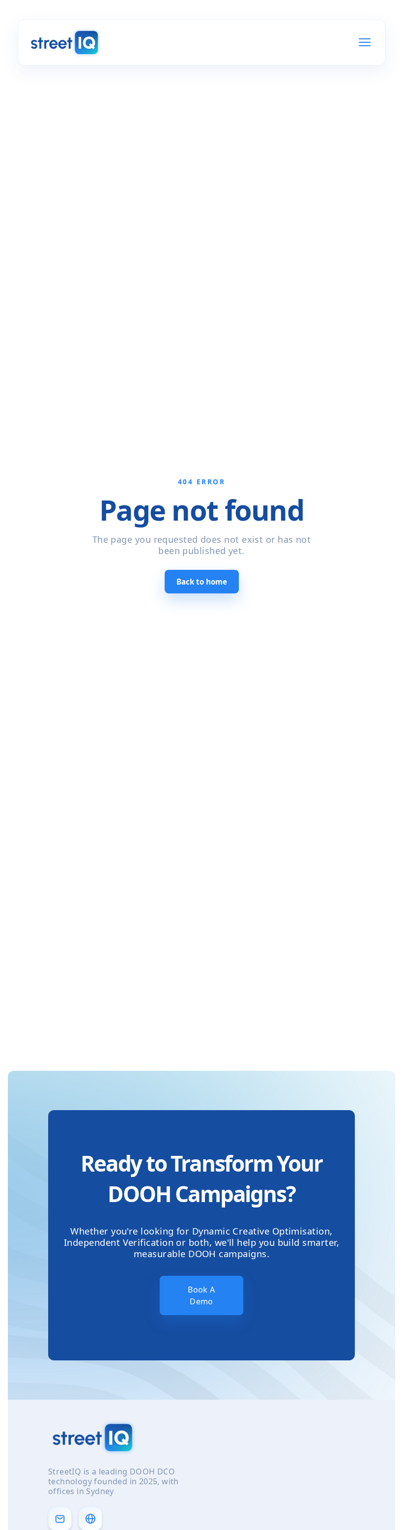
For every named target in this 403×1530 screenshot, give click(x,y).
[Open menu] (364, 42)
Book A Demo (201, 1295)
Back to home (201, 582)
